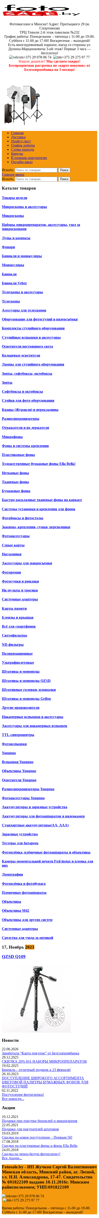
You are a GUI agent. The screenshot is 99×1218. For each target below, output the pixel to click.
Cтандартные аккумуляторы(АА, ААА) (35, 825)
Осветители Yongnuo (19, 780)
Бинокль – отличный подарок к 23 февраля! (36, 1070)
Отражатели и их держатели (25, 428)
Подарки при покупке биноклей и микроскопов (39, 1121)
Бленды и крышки (17, 617)
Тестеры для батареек (20, 843)
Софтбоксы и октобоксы (22, 391)
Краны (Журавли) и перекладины (30, 410)
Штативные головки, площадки (29, 690)
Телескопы (11, 301)
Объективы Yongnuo (19, 771)
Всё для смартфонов (19, 626)
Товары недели (14, 198)
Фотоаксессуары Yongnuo (23, 798)
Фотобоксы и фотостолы (22, 518)
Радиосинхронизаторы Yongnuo (28, 789)
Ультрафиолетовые (18, 662)
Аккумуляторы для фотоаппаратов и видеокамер (43, 816)
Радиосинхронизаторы (20, 419)
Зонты (7, 382)
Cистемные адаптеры (20, 929)
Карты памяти (14, 608)
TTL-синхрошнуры (18, 735)
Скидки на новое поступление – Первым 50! (37, 1137)
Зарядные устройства (20, 834)
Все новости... (13, 1099)
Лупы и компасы (16, 238)
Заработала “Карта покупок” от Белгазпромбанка (40, 1053)
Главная (17, 133)
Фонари (8, 247)
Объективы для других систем (27, 920)
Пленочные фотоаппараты (24, 893)
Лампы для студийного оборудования (33, 364)
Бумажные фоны (16, 491)
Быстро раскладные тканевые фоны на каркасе (42, 500)
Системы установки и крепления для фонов (38, 509)
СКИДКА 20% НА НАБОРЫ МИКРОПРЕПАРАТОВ (44, 1061)
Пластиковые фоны (18, 455)
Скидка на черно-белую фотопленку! (31, 1154)
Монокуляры (13, 265)
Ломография (12, 874)
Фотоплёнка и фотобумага (24, 884)
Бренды (17, 154)
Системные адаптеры (20, 599)
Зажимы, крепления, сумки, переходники (36, 527)
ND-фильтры (13, 645)
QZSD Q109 (14, 956)
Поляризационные (17, 653)
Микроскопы (13, 216)
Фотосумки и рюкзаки (20, 581)
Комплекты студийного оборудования (33, 328)
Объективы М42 (15, 910)
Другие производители (20, 708)
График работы (23, 145)
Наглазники (11, 554)
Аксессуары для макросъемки (27, 563)
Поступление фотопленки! (23, 1095)
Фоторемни (11, 572)
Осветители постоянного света (27, 346)
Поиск (64, 170)
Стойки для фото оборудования (28, 400)
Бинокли (9, 274)
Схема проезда (22, 149)
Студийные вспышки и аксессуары (31, 337)
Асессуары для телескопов (24, 310)
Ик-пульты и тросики (20, 590)
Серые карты (13, 545)
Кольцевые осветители (21, 355)
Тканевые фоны (15, 482)
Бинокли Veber (14, 283)
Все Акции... (12, 1158)
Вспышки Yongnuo (17, 762)
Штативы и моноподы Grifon (26, 699)
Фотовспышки (14, 744)
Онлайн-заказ (21, 162)
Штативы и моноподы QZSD (26, 681)
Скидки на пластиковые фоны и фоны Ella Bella (39, 1146)
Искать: (8, 170)
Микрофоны (12, 437)
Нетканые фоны (15, 473)
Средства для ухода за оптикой (27, 938)
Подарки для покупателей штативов (30, 1129)
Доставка (18, 137)
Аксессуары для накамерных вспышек (34, 726)
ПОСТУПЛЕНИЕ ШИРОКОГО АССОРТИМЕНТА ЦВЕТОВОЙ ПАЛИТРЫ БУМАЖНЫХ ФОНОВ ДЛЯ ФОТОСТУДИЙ (45, 1082)
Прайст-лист (21, 141)
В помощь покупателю (29, 158)
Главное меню (13, 174)
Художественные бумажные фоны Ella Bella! (39, 464)
